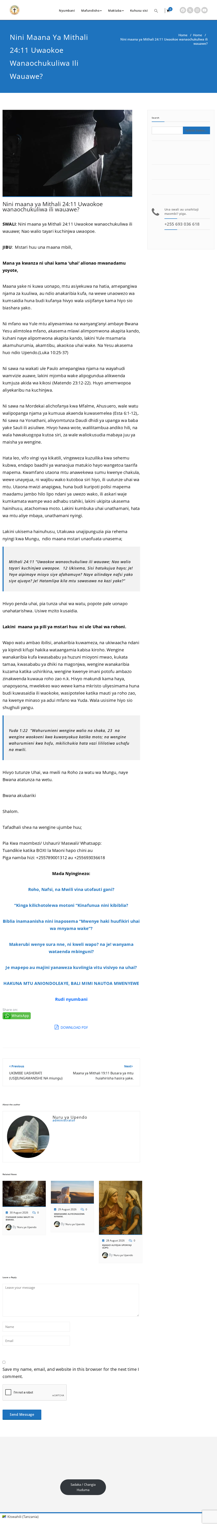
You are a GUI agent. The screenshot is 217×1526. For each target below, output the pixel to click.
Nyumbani (67, 10)
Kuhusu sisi (139, 10)
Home (183, 35)
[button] (156, 10)
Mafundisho (90, 10)
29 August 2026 (67, 1209)
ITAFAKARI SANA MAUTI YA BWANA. (20, 1218)
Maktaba (115, 10)
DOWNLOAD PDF (74, 1027)
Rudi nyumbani (71, 999)
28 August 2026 (115, 1240)
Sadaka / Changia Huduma (83, 1487)
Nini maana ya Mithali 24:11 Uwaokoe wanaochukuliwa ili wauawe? (53, 206)
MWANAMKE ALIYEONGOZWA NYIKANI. (69, 1215)
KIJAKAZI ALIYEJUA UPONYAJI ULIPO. (117, 1246)
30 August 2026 (19, 1212)
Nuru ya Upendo (26, 1227)
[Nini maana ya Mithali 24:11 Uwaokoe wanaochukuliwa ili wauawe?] (67, 155)
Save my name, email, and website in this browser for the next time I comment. (71, 1372)
